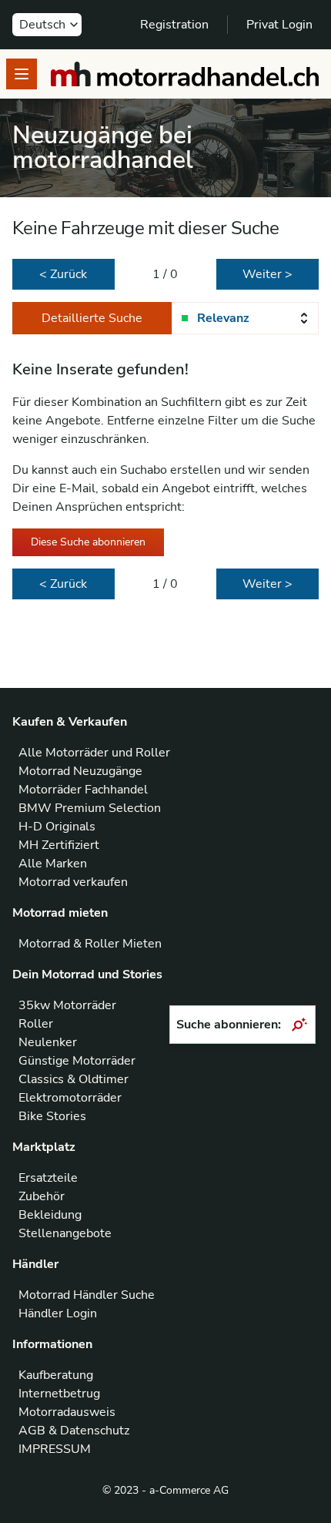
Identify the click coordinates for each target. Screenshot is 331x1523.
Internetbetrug (59, 1393)
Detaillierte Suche (92, 318)
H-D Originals (56, 826)
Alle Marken (52, 863)
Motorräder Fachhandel (83, 789)
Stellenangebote (65, 1233)
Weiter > (267, 274)
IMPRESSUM (54, 1449)
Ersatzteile (48, 1177)
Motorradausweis (66, 1412)
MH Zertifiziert (58, 845)
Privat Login (279, 24)
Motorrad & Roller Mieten (90, 943)
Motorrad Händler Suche (86, 1294)
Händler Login (57, 1313)
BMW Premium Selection (89, 808)
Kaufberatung (55, 1375)
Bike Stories (52, 1116)
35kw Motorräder (67, 1005)
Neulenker (47, 1042)
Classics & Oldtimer (73, 1079)
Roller (35, 1023)
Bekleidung (50, 1214)
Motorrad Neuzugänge (80, 771)
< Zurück (63, 274)
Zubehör (41, 1196)
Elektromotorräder (70, 1097)
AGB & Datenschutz (73, 1430)
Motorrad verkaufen (73, 882)
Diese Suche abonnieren (88, 542)
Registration (174, 24)
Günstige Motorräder (76, 1060)
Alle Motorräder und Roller (94, 752)
